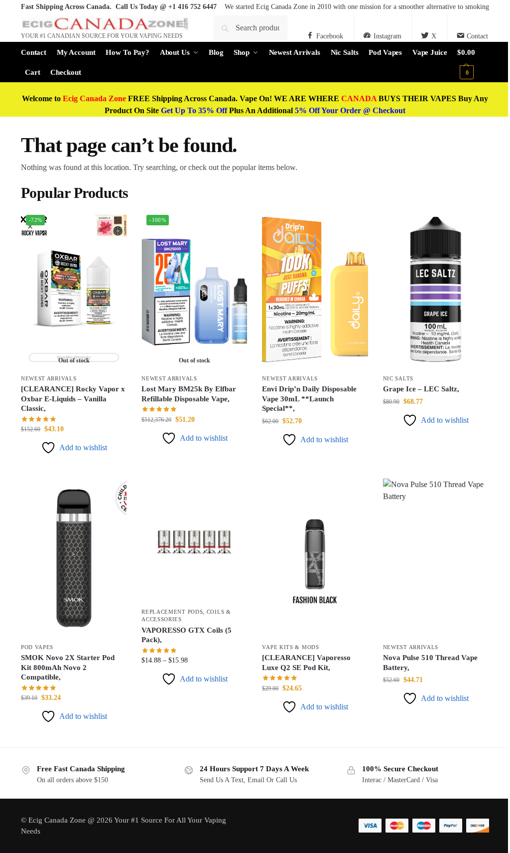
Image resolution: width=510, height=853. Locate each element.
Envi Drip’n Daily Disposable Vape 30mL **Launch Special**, (309, 398)
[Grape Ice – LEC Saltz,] (436, 289)
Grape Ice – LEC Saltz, (421, 389)
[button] (473, 62)
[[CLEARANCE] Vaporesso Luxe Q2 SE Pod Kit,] (315, 558)
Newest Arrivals (49, 378)
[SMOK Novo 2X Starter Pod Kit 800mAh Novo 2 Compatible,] (74, 558)
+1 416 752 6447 (192, 6)
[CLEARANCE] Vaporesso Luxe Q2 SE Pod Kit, (306, 663)
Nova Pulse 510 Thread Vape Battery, (430, 663)
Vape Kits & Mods (290, 647)
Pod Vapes (37, 647)
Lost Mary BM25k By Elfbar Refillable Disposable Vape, (188, 394)
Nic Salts (398, 378)
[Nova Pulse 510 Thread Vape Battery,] (436, 558)
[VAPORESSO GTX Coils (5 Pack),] (194, 540)
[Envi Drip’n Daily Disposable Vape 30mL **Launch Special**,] (315, 289)
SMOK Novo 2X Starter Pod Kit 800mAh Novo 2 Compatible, (68, 667)
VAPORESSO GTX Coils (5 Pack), (186, 635)
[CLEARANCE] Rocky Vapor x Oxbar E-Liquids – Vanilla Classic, (73, 398)
